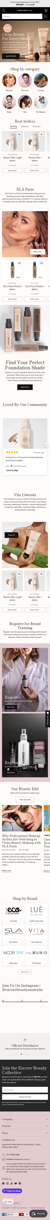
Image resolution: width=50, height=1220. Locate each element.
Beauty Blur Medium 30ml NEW (34, 159)
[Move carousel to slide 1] (21, 1054)
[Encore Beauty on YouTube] (15, 1184)
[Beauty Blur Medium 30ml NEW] (34, 141)
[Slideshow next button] (47, 445)
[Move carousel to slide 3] (25, 1054)
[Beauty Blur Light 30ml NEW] (12, 141)
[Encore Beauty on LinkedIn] (19, 1184)
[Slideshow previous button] (3, 445)
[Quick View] (19, 134)
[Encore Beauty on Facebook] (3, 1184)
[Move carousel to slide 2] (23, 1054)
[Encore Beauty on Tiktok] (11, 1184)
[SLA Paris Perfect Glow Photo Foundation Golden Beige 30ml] (34, 270)
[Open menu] (3, 10)
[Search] (45, 16)
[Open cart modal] (45, 10)
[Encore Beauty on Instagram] (7, 1184)
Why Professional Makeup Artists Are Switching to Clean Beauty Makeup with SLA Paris (21, 840)
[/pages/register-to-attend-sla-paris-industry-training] (25, 745)
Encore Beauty (22, 1208)
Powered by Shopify (37, 1208)
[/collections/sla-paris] (25, 234)
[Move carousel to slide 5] (28, 1054)
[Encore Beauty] (25, 10)
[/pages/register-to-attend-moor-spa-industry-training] (25, 680)
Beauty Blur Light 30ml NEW (12, 159)
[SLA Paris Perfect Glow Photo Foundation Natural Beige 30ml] (12, 270)
